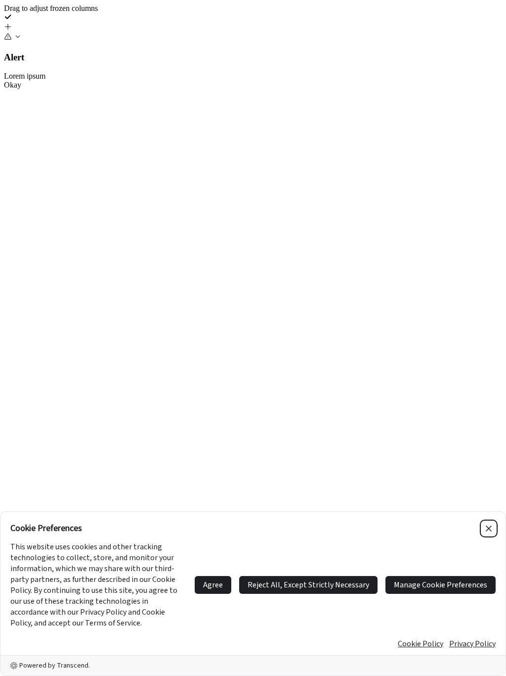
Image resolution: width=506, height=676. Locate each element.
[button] (253, 28)
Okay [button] (12, 85)
